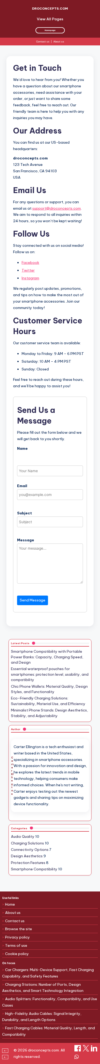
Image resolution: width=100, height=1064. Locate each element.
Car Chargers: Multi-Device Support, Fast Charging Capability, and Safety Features (48, 973)
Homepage (50, 30)
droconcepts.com (50, 8)
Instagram (30, 278)
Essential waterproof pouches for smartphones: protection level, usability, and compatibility (50, 674)
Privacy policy (17, 937)
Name (22, 448)
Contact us (42, 41)
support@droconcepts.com (56, 208)
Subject (24, 513)
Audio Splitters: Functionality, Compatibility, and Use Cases (49, 1002)
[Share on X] (86, 1050)
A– (5, 1057)
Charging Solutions (27, 843)
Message (25, 540)
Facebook (30, 262)
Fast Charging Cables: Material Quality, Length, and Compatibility (48, 1031)
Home (10, 904)
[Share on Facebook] (78, 1050)
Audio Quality (22, 836)
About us (58, 41)
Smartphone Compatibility (34, 869)
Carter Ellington (12, 775)
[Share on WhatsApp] (76, 1058)
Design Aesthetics (27, 856)
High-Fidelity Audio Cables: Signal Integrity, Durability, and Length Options (41, 1016)
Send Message (32, 600)
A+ (5, 1050)
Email (22, 485)
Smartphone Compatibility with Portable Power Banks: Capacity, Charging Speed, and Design (47, 657)
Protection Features (28, 862)
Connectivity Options (30, 849)
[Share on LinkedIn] (94, 1050)
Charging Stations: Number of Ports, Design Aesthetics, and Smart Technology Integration (42, 987)
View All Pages (50, 19)
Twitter (28, 270)
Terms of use (16, 945)
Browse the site (18, 928)
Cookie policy (17, 953)
